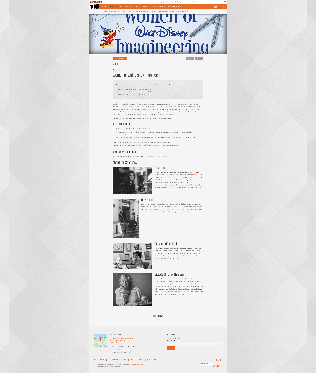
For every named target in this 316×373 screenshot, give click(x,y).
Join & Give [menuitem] (123, 6)
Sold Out (190, 58)
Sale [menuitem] (184, 5)
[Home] (94, 6)
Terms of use (140, 364)
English (205, 363)
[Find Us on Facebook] (210, 366)
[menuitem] (215, 6)
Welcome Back (159, 156)
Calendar (193, 2)
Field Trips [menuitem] (121, 12)
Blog (148, 360)
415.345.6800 (114, 343)
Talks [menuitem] (154, 12)
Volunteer (133, 360)
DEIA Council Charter (114, 360)
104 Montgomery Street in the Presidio (121, 338)
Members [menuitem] (161, 6)
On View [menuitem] (104, 6)
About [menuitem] (138, 6)
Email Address (171, 340)
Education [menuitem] (113, 6)
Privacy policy (134, 364)
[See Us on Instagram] (221, 366)
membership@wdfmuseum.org (124, 135)
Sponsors (141, 360)
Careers (125, 360)
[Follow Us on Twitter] (214, 366)
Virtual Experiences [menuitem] (173, 6)
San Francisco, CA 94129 (117, 340)
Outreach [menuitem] (131, 12)
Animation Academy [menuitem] (182, 12)
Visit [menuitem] (131, 6)
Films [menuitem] (172, 12)
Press (154, 360)
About (96, 360)
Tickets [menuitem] (152, 6)
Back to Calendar (120, 58)
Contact (102, 360)
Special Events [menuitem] (163, 12)
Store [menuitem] (145, 6)
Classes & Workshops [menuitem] (109, 12)
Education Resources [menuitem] (143, 12)
